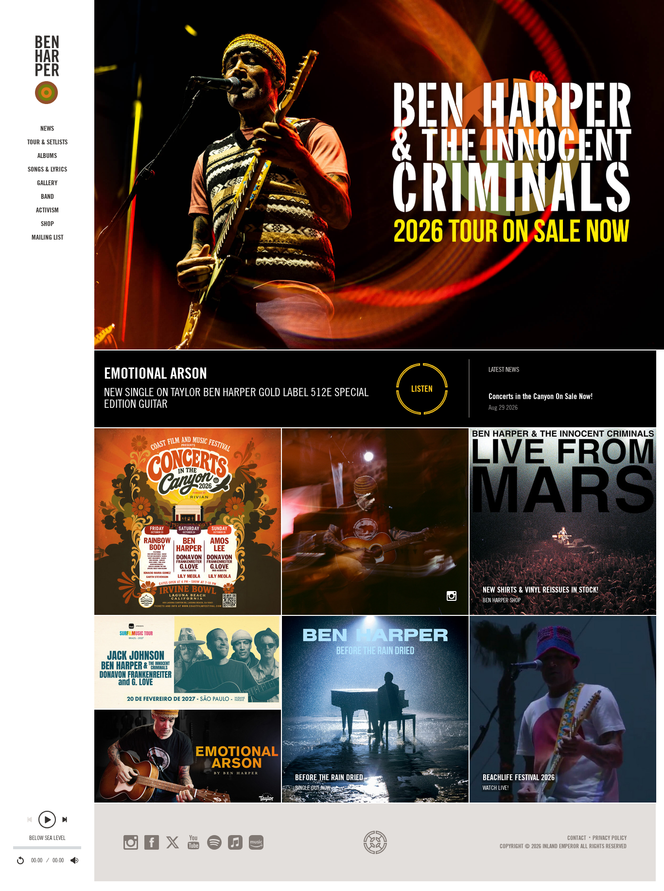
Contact (576, 838)
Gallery (47, 183)
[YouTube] (193, 842)
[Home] (47, 69)
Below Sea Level (47, 838)
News (47, 128)
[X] (172, 842)
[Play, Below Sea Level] (47, 819)
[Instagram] (130, 842)
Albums (47, 155)
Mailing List (47, 237)
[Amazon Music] (256, 842)
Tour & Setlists (47, 142)
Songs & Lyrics (47, 169)
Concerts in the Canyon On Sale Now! (541, 396)
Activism (47, 210)
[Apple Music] (235, 842)
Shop (47, 223)
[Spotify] (214, 842)
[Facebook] (151, 842)
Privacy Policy (610, 838)
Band (47, 196)
